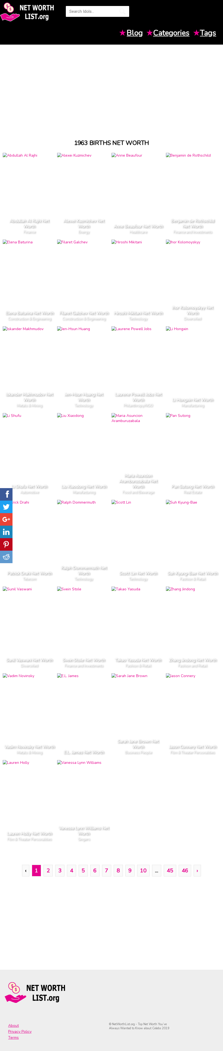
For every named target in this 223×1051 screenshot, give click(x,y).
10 (143, 870)
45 (170, 870)
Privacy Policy (20, 1031)
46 (185, 870)
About (13, 1025)
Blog (135, 33)
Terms (13, 1037)
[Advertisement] (111, 87)
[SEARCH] (122, 11)
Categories (171, 33)
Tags (208, 33)
